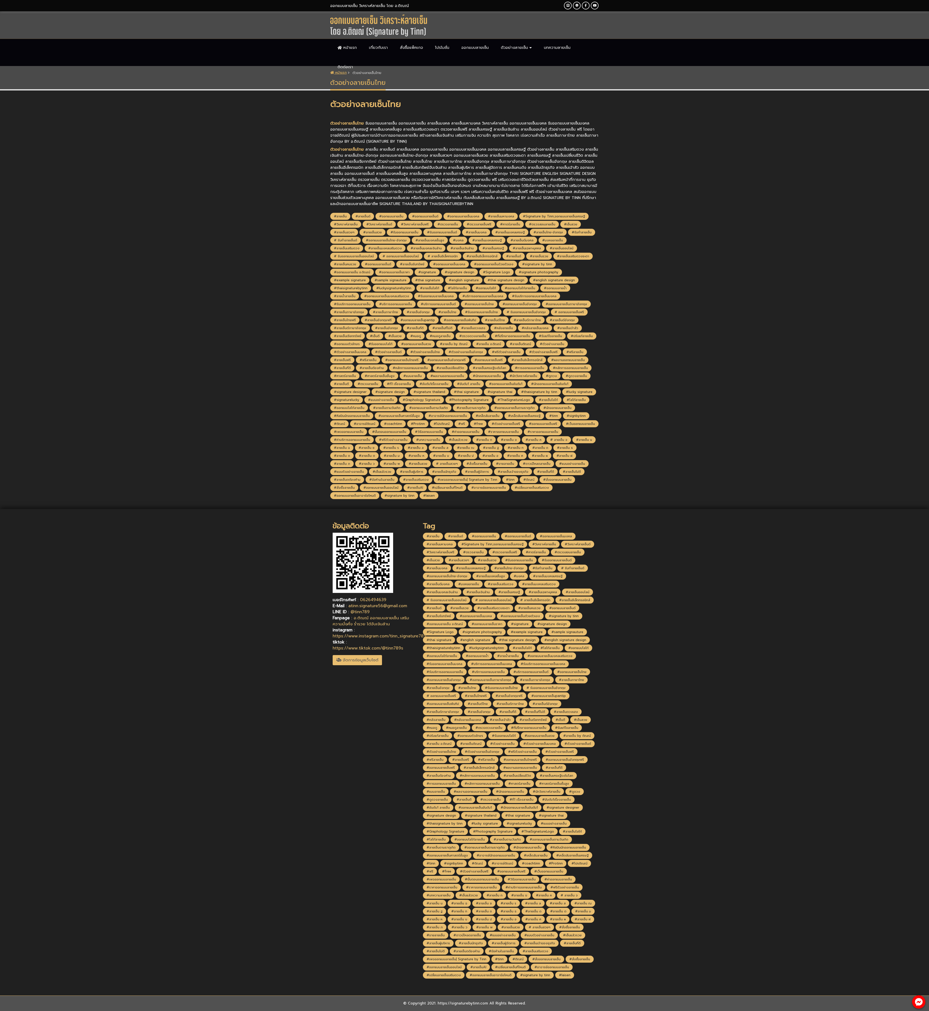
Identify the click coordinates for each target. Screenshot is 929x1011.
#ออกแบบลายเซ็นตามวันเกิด (428, 408)
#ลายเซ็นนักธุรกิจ (444, 471)
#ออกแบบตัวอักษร (347, 344)
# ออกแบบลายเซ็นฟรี (569, 312)
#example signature (350, 280)
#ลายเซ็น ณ (465, 447)
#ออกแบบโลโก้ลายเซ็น (520, 288)
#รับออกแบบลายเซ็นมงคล (436, 296)
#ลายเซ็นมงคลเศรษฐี (510, 232)
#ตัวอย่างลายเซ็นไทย (425, 352)
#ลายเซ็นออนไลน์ (561, 248)
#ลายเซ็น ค (533, 439)
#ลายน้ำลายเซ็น (344, 296)
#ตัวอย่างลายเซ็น (552, 344)
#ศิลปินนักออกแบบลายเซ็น (352, 415)
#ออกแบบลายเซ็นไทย (479, 304)
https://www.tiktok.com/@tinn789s (368, 648)
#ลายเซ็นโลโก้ (429, 288)
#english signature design (554, 280)
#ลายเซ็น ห (416, 455)
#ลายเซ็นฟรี (342, 360)
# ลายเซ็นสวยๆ (447, 463)
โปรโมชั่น (442, 48)
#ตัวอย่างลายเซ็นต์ (388, 352)
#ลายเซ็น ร (391, 447)
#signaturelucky (346, 400)
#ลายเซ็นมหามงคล (501, 216)
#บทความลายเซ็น (428, 439)
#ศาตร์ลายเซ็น (510, 224)
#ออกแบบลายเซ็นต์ (425, 216)
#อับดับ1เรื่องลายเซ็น (434, 384)
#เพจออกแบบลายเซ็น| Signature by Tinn (467, 479)
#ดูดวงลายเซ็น (576, 376)
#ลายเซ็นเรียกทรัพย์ (347, 336)
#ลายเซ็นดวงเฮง (473, 328)
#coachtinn (393, 423)
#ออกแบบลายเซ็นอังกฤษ (519, 304)
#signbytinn (576, 415)
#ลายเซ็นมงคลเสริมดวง (385, 248)
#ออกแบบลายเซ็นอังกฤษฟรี (446, 360)
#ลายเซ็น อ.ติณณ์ (488, 344)
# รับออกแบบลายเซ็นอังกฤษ (526, 312)
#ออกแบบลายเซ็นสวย (416, 344)
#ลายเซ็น (340, 216)
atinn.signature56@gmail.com (377, 606)
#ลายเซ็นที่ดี (415, 328)
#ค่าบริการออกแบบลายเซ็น (352, 439)
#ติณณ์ (339, 423)
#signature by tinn (537, 264)
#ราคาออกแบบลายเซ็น (503, 431)
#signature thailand (429, 392)
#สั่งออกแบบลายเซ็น (557, 479)
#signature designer (350, 392)
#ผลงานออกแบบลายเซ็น (568, 360)
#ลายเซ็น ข (509, 439)
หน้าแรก (349, 48)
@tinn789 (360, 612)
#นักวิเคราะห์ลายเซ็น (523, 376)
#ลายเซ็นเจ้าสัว (567, 328)
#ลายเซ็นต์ (362, 216)
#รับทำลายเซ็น (582, 232)
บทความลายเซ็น (557, 48)
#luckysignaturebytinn (393, 288)
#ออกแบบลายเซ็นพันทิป (460, 320)
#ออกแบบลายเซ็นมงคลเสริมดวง (386, 296)
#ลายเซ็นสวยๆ (344, 232)
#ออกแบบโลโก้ (486, 288)
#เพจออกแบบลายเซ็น (348, 431)
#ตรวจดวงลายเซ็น (472, 336)
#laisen (429, 495)
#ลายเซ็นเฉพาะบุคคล (527, 248)
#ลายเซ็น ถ (540, 447)
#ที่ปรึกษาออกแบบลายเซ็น (512, 336)
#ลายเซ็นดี (341, 384)
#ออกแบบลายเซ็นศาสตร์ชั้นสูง (399, 415)
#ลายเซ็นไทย (447, 312)
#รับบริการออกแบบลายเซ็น (352, 304)
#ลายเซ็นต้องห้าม (372, 368)
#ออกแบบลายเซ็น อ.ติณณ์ (352, 272)
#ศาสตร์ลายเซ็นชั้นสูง (380, 376)
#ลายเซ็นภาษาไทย (385, 312)
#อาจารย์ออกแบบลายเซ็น (488, 487)
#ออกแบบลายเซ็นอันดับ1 (505, 384)
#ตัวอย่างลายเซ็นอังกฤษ (466, 352)
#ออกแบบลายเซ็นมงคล (463, 216)
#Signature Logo (496, 272)
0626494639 (373, 600)
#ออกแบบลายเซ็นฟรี (488, 360)
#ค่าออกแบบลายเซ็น (465, 431)
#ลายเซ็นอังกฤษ (418, 312)
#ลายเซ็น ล (416, 447)
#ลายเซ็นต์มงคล (521, 240)
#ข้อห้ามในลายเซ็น (381, 479)
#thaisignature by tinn (539, 392)
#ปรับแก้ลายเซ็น (582, 336)
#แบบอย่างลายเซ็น (381, 400)
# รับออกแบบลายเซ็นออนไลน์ (354, 256)
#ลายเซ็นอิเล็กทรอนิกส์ (526, 360)
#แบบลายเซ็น (412, 376)
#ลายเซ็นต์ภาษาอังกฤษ (350, 328)
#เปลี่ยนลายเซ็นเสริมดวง (532, 487)
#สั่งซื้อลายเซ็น (476, 463)
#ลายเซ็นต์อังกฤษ (562, 320)
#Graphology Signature (421, 400)
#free (478, 423)
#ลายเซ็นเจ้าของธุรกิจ (513, 471)
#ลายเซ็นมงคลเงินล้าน (426, 248)
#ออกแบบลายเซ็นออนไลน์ (380, 487)
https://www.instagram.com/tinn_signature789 (379, 636)
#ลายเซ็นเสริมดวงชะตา (573, 256)
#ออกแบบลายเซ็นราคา (394, 272)
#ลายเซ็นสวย (372, 232)
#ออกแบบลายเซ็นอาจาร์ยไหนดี (355, 495)
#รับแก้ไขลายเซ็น (550, 336)
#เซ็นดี (375, 336)
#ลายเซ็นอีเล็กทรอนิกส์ (481, 256)
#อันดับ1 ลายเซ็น (468, 384)
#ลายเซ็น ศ (515, 455)
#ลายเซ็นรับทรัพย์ (412, 264)
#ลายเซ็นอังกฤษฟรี (378, 320)
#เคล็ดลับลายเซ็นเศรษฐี (524, 415)
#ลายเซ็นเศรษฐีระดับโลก (489, 368)
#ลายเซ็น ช (367, 447)
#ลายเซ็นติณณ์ (520, 344)
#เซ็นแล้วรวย (458, 439)
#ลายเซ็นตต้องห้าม (347, 479)
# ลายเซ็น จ (558, 439)
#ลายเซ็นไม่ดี (572, 471)
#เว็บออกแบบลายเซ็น (580, 423)
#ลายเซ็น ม (392, 455)
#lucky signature (579, 392)
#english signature (464, 280)
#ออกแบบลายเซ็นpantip (417, 320)
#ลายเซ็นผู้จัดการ (477, 471)
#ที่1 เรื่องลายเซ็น (399, 384)
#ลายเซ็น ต (367, 455)
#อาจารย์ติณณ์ (364, 423)
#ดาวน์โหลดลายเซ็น (536, 463)
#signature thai (499, 392)
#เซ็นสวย (570, 224)
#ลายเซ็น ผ (540, 455)
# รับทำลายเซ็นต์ (345, 240)
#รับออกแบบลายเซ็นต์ (442, 232)
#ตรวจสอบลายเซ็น (542, 224)
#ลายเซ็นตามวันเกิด (386, 408)
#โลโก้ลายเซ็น (457, 288)
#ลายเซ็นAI (415, 487)
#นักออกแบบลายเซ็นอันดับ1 (549, 384)
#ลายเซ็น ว (367, 463)
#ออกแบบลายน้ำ (555, 288)
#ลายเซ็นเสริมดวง (347, 248)
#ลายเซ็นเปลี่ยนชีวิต (450, 368)
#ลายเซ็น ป (466, 455)
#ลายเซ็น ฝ (564, 455)
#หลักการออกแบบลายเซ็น (410, 368)
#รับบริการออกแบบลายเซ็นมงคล (534, 296)
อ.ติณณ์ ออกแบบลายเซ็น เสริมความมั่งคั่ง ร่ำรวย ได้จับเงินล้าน (371, 621)
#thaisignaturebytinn (350, 288)
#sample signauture (390, 280)
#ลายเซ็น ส (440, 447)
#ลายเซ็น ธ (565, 447)
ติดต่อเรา (345, 67)
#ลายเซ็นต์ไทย (495, 320)
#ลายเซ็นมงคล (476, 232)
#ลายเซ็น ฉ (342, 447)
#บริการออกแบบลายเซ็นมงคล (482, 296)
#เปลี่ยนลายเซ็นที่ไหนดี (447, 487)
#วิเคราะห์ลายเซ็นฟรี (415, 224)
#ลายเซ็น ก (484, 439)
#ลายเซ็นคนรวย (345, 264)
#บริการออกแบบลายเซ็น (395, 304)
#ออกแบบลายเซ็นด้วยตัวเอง (493, 264)
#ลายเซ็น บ (441, 455)
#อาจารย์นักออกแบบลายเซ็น (447, 415)
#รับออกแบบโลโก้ (380, 344)
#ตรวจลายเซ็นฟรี (479, 224)
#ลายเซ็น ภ (342, 463)
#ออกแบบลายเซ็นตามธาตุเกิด (514, 408)
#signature (427, 272)
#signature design (459, 272)
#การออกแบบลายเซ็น (529, 368)
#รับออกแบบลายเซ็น (404, 232)
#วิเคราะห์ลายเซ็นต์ (379, 224)
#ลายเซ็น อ (490, 455)
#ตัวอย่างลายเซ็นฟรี (543, 352)
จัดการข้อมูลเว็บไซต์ (359, 660)
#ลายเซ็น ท (516, 447)
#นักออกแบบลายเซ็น (487, 376)
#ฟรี (461, 423)
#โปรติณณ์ (442, 423)
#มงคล (458, 240)
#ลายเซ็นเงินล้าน (462, 248)
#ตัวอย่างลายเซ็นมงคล (350, 352)
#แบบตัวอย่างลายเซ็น (349, 471)
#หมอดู (415, 336)
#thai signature (427, 280)
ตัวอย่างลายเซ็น (515, 48)
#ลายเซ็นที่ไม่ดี (442, 328)
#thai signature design (505, 280)
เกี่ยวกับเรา (378, 48)
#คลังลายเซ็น (503, 328)
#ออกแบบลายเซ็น (391, 216)
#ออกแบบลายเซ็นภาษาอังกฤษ (566, 304)
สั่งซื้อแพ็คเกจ (411, 48)
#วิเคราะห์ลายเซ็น (346, 224)
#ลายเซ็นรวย (539, 256)
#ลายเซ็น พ (391, 463)
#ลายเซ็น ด (342, 455)
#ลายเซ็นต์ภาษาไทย (527, 320)
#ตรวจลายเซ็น (447, 224)
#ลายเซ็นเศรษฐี (493, 248)
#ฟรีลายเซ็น (574, 352)
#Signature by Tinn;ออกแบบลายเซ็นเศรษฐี (554, 216)
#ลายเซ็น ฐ (491, 447)
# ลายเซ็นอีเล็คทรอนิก (442, 256)
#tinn (553, 415)
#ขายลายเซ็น (505, 463)
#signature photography (538, 272)
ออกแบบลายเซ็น (475, 48)
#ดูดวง (551, 376)
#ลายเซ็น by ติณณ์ (453, 344)
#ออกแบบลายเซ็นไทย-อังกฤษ (386, 240)
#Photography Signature (469, 400)
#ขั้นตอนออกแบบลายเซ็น (389, 431)
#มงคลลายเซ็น (552, 240)
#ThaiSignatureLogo (513, 400)
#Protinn (418, 423)
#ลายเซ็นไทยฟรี (345, 320)
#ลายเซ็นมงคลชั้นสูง (429, 240)
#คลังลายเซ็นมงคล (535, 328)
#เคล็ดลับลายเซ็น (487, 415)
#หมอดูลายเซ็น (440, 336)
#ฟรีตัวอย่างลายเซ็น (506, 352)
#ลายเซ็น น (584, 439)
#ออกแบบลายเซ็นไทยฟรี (402, 360)
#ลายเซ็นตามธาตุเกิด (471, 408)
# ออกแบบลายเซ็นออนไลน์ (400, 256)
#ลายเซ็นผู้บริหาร (411, 471)
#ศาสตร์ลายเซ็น (345, 376)
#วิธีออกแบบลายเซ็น (429, 431)
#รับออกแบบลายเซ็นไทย (481, 312)
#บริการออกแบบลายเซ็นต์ (438, 304)
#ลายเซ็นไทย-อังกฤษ (548, 232)
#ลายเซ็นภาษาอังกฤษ (349, 312)
